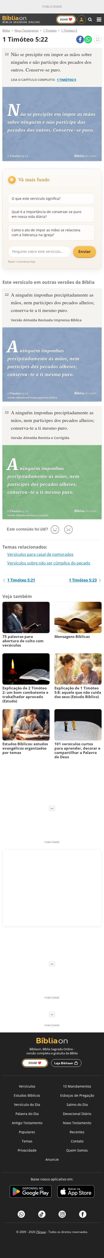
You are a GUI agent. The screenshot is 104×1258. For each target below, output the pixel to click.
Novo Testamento (77, 1123)
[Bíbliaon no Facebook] (82, 1214)
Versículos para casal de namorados (40, 554)
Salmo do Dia (77, 1104)
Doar (66, 19)
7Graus (41, 1232)
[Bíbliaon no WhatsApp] (21, 1214)
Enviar (84, 251)
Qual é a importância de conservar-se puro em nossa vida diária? (46, 214)
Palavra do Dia (27, 1113)
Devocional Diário (77, 1113)
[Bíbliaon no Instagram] (62, 1214)
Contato (77, 1141)
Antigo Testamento (27, 1123)
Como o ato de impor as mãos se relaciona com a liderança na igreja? (46, 232)
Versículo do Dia (27, 1104)
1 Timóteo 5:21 (21, 580)
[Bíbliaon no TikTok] (41, 1214)
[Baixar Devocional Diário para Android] (31, 1192)
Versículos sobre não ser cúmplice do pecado (48, 563)
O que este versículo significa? (36, 198)
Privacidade (27, 1150)
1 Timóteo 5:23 (83, 580)
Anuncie (52, 1159)
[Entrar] (81, 19)
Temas (27, 1141)
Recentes (77, 1132)
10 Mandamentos (77, 1086)
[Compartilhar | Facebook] (80, 39)
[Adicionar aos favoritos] (98, 39)
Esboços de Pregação (77, 1095)
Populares (27, 1132)
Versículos (27, 1086)
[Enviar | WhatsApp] (88, 39)
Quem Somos (77, 1150)
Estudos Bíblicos (27, 1095)
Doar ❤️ (35, 1063)
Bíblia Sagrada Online (21, 22)
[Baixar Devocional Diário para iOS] (75, 1192)
